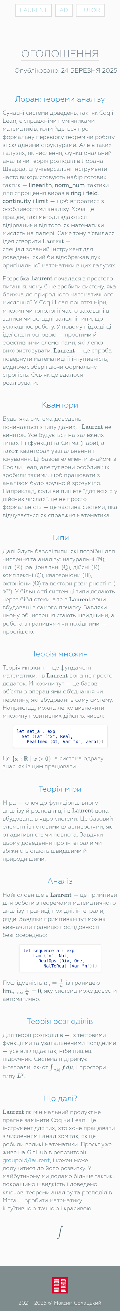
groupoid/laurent (26, 1160)
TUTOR (90, 10)
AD (64, 10)
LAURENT (33, 10)
